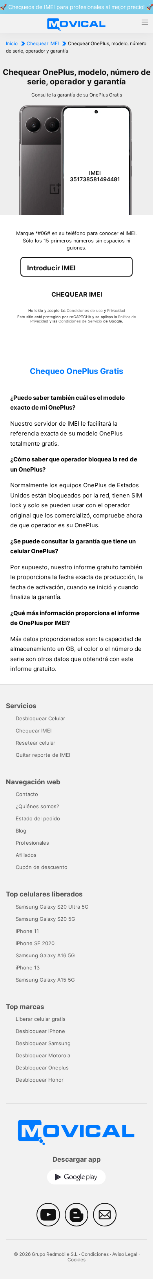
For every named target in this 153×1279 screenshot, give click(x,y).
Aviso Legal (124, 1254)
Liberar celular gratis (41, 1019)
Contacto (27, 794)
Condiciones (95, 1254)
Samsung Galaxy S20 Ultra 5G (52, 907)
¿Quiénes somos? (37, 806)
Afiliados (26, 855)
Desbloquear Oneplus (42, 1067)
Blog (21, 830)
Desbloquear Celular (40, 718)
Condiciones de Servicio (80, 321)
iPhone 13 (28, 967)
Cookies (76, 1260)
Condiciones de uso (85, 310)
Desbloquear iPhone (40, 1031)
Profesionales (32, 843)
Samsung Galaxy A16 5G (45, 955)
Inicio (12, 43)
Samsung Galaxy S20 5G (45, 919)
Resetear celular (35, 743)
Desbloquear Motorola (43, 1055)
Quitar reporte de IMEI (43, 755)
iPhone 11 (27, 931)
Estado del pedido (38, 818)
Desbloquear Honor (40, 1080)
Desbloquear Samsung (43, 1043)
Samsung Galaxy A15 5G (45, 980)
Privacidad (116, 310)
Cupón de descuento (41, 867)
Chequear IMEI (43, 43)
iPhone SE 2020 (35, 943)
